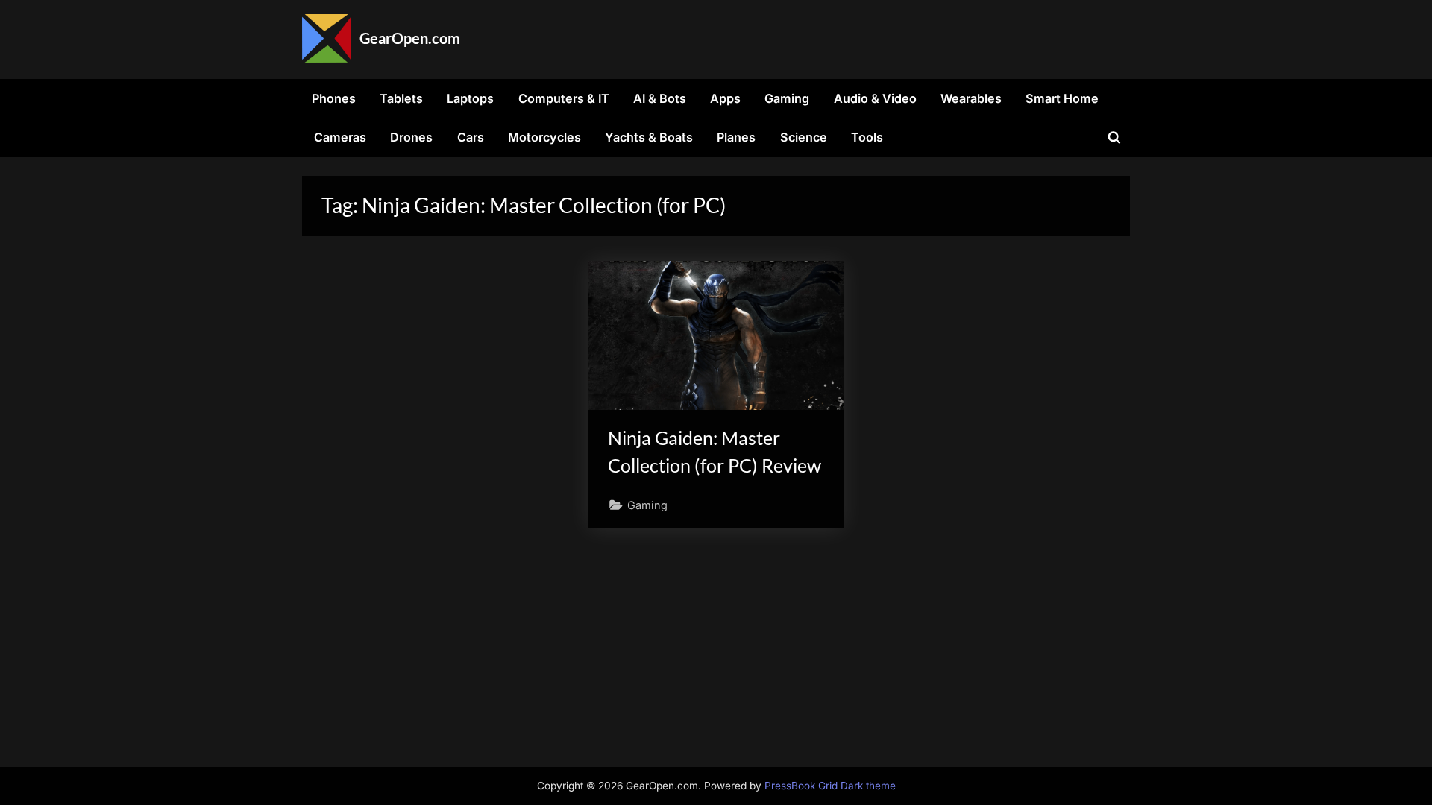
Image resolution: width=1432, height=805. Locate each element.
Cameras (340, 137)
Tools (867, 137)
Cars (470, 137)
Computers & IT (563, 98)
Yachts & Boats (649, 137)
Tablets (401, 98)
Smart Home (1062, 98)
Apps (725, 98)
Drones (411, 137)
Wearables (971, 98)
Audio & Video (875, 98)
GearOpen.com (409, 38)
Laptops (470, 98)
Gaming (786, 98)
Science (803, 137)
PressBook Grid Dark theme (830, 786)
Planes (736, 137)
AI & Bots (659, 98)
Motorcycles (544, 137)
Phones (334, 98)
